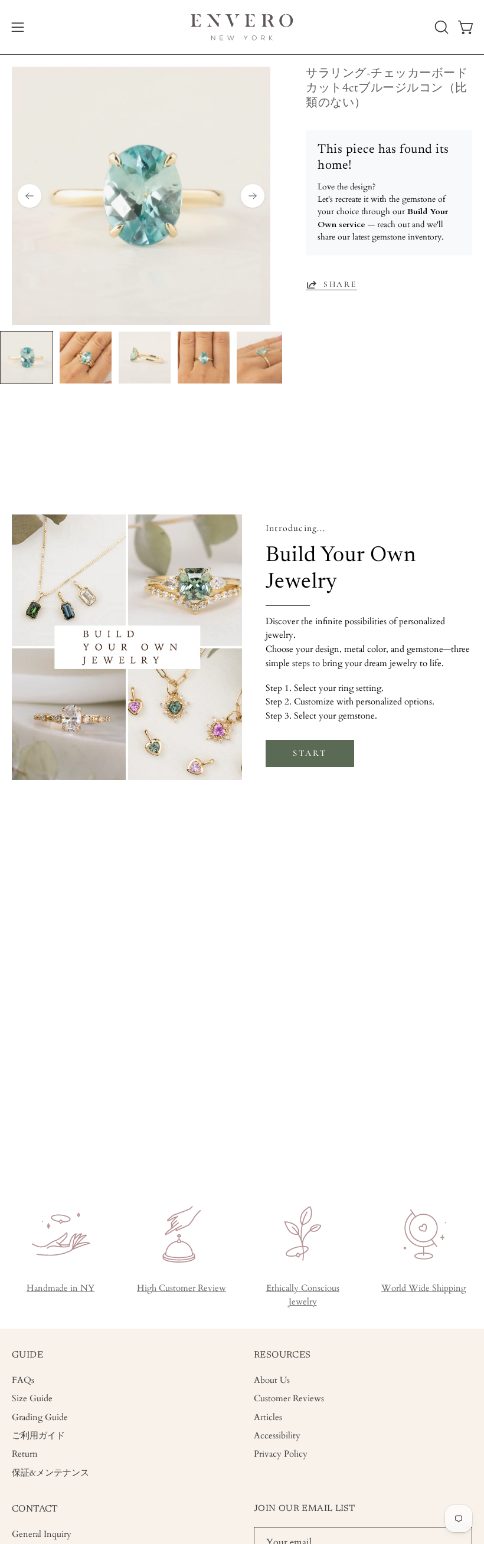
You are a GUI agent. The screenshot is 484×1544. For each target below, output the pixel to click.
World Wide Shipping (423, 1288)
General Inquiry (41, 1534)
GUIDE (27, 1355)
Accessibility (277, 1436)
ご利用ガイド (38, 1436)
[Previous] (29, 196)
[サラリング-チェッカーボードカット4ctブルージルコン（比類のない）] (26, 357)
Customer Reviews (289, 1399)
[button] (440, 27)
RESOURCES (282, 1355)
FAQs (23, 1380)
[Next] (252, 196)
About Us (272, 1380)
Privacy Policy (281, 1454)
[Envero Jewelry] (242, 27)
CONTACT (35, 1509)
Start (309, 753)
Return (25, 1454)
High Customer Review (181, 1288)
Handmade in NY (60, 1288)
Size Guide (32, 1399)
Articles (268, 1417)
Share (340, 284)
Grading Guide (40, 1417)
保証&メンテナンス (50, 1473)
